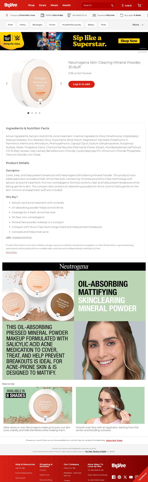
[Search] (112, 5)
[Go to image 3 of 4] (36, 113)
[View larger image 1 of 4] (34, 83)
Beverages (37, 25)
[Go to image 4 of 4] (39, 113)
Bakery (91, 25)
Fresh (10, 25)
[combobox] (98, 5)
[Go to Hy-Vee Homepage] (11, 5)
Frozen (52, 25)
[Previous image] (7, 83)
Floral (103, 25)
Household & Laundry (71, 25)
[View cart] (139, 5)
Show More (11, 252)
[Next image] (61, 83)
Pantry (23, 25)
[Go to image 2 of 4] (32, 113)
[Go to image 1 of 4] (28, 113)
